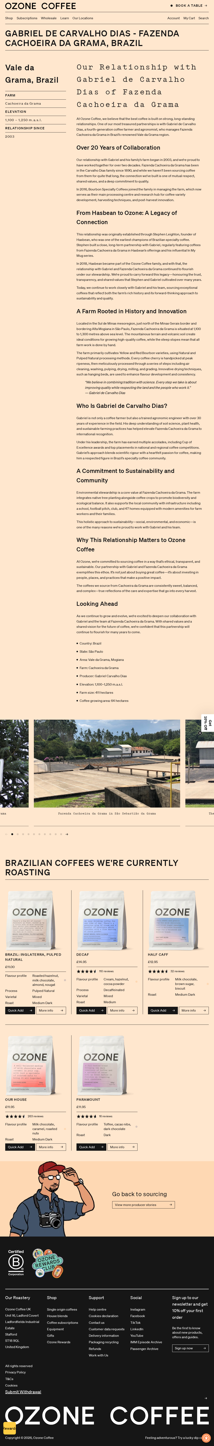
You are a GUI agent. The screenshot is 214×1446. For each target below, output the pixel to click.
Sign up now (184, 1348)
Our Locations (83, 18)
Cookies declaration (103, 1316)
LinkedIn (136, 1329)
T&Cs (9, 1379)
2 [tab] (17, 834)
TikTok (135, 1322)
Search (204, 18)
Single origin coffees (62, 1309)
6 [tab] (39, 834)
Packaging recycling (103, 1342)
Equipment (55, 1329)
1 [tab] (12, 834)
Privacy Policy (15, 1372)
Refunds (95, 1349)
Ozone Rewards (58, 1342)
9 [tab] (56, 834)
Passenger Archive (144, 1349)
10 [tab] (61, 834)
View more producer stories (135, 1205)
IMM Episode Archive (146, 1342)
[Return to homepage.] (107, 1415)
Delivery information (104, 1335)
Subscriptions (27, 18)
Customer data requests (107, 1329)
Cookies (11, 1385)
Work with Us (98, 1355)
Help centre (97, 1309)
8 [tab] (50, 834)
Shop (9, 18)
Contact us (96, 1322)
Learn (64, 18)
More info (46, 1010)
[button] (207, 723)
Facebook (137, 1316)
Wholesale (49, 18)
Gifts (50, 1335)
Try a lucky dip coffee (193, 1438)
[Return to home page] (40, 6)
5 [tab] (34, 834)
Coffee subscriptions (62, 1322)
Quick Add (15, 1010)
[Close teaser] (200, 733)
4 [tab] (28, 834)
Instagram (137, 1309)
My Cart (189, 18)
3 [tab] (23, 834)
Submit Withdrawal (23, 1391)
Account (173, 18)
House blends (57, 1316)
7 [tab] (45, 834)
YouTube (136, 1335)
